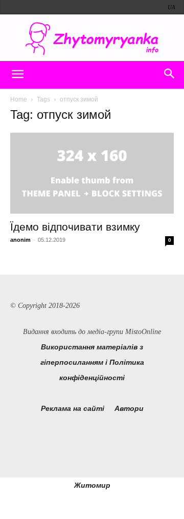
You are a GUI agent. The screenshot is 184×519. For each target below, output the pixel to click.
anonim (20, 240)
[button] (17, 75)
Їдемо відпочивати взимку (75, 227)
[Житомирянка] (92, 38)
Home (18, 99)
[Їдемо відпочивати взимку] (92, 173)
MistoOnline (143, 332)
